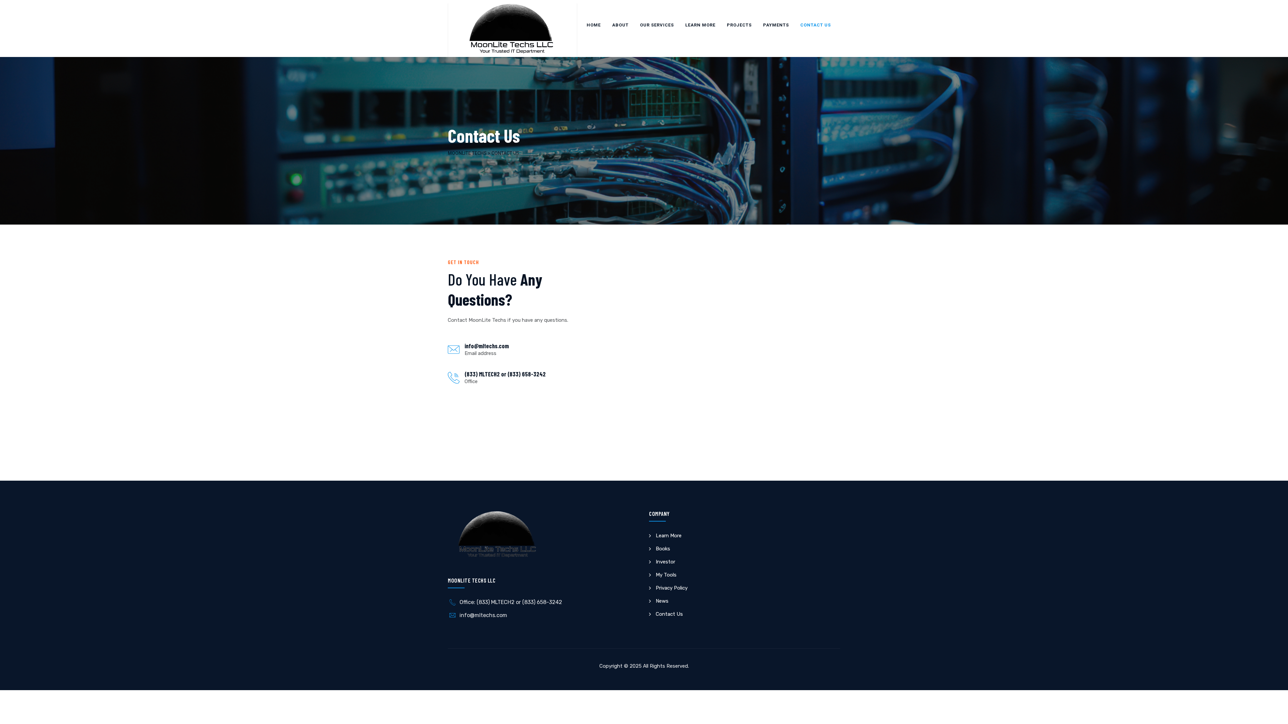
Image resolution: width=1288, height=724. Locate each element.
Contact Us (815, 24)
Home (594, 24)
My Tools (666, 575)
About (620, 24)
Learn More (700, 24)
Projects (739, 24)
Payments (776, 24)
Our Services (657, 24)
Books (663, 549)
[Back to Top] (1273, 713)
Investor (665, 562)
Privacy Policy (672, 588)
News (662, 601)
